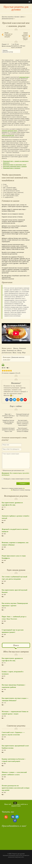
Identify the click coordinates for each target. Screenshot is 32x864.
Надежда (5, 50)
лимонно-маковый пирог (9, 130)
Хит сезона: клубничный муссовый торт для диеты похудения (14, 577)
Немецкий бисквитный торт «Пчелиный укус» (22, 414)
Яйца (24, 352)
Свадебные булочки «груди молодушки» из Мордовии (8, 421)
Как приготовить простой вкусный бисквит (14, 591)
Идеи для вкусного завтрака (16, 651)
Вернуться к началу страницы (21, 490)
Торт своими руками (16, 569)
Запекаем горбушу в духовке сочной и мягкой (15, 517)
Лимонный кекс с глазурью (11, 168)
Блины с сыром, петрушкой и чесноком (12, 672)
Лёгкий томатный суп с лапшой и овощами (8, 34)
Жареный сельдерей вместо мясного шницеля (15, 530)
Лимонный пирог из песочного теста (14, 164)
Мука (14, 352)
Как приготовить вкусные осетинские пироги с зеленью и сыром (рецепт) (22, 422)
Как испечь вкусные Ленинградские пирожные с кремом (15, 604)
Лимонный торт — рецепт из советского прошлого (16, 162)
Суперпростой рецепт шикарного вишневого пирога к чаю (8, 429)
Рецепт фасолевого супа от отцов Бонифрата (14, 557)
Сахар (19, 352)
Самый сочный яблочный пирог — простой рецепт (25, 36)
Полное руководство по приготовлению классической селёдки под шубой (15, 787)
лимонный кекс (24, 77)
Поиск (16, 645)
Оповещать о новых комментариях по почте (16, 479)
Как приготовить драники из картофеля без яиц (12, 503)
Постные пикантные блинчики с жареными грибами (13, 686)
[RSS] (6, 817)
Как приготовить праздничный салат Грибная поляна (15, 746)
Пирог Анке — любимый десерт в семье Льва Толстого (14, 617)
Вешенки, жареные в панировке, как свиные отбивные (15, 543)
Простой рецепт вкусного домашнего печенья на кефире (23, 429)
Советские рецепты (16, 725)
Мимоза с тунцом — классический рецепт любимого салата (14, 773)
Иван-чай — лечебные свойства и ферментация (8, 415)
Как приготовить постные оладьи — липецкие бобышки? (15, 699)
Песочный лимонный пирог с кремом (15, 166)
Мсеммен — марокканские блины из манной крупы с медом (15, 712)
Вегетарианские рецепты (16, 495)
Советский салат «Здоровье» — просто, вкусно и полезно (13, 733)
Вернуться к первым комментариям (12, 488)
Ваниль (15, 348)
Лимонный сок (11, 350)
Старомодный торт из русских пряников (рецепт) (13, 631)
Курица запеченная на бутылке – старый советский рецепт (14, 760)
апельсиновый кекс (8, 135)
